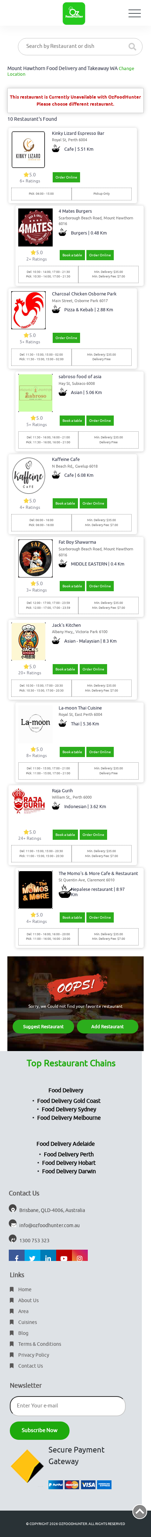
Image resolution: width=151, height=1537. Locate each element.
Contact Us (30, 1366)
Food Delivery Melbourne (69, 1117)
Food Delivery (65, 1090)
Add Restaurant (107, 1027)
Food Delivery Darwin (69, 1171)
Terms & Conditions (39, 1344)
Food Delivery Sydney (69, 1109)
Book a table (72, 255)
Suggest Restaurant (43, 1027)
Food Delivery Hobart (69, 1163)
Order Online (66, 177)
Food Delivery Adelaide (66, 1144)
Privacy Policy (33, 1355)
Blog (22, 1333)
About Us (28, 1301)
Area (22, 1311)
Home (24, 1290)
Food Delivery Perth (69, 1154)
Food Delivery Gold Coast (68, 1101)
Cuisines (27, 1322)
